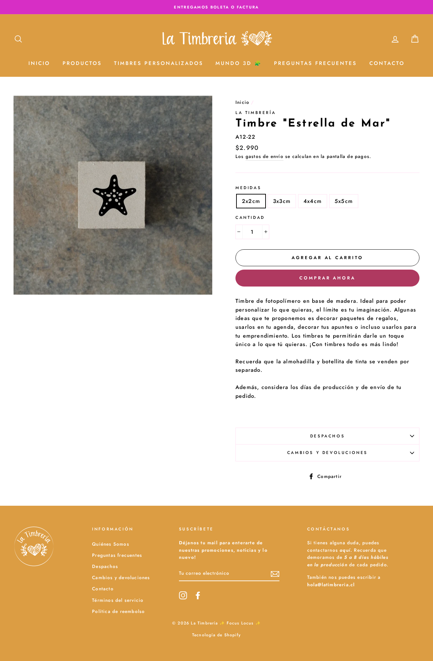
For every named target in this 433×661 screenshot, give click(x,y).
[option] (216, 7)
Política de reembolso (118, 611)
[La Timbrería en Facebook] (198, 595)
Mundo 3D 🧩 (238, 63)
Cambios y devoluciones (327, 453)
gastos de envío (264, 156)
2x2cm (251, 201)
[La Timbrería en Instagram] (183, 595)
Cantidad (250, 217)
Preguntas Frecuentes (315, 63)
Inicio (39, 63)
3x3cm (282, 201)
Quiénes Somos (110, 544)
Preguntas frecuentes (117, 555)
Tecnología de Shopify (216, 635)
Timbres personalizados (158, 63)
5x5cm (344, 201)
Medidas (248, 188)
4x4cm (312, 201)
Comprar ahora (327, 278)
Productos (82, 63)
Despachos (327, 436)
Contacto (387, 63)
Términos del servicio (117, 600)
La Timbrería (255, 113)
